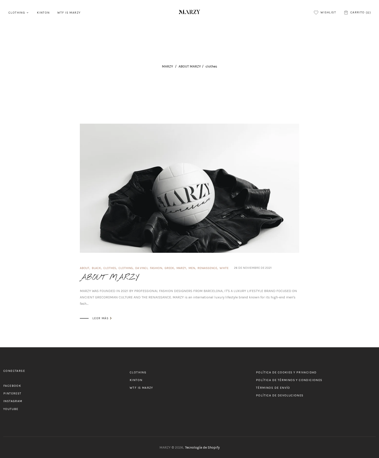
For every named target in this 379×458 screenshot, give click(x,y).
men (191, 268)
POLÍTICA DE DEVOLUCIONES (280, 395)
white (224, 268)
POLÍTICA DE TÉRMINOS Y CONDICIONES (289, 380)
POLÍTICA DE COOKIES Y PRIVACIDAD (286, 372)
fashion (156, 268)
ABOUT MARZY (190, 66)
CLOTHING (138, 372)
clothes (109, 268)
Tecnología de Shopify (202, 447)
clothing (125, 268)
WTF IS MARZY (141, 388)
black (96, 268)
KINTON (136, 380)
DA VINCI (141, 268)
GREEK (169, 268)
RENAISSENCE (207, 268)
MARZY (167, 66)
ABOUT (84, 268)
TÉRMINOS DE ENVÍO (273, 388)
